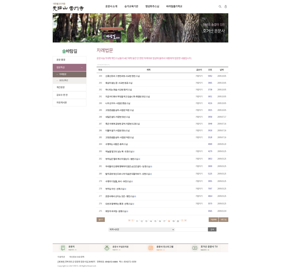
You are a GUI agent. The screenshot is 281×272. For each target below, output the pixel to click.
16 (160, 221)
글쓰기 (100, 220)
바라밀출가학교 (174, 6)
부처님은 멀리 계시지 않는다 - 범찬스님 (121, 159)
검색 (220, 6)
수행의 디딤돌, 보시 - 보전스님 (118, 181)
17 (164, 221)
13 (146, 221)
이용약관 (61, 257)
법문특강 (60, 67)
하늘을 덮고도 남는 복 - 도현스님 (118, 151)
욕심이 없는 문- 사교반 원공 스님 (118, 83)
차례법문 (62, 74)
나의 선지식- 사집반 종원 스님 (117, 103)
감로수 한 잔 (62, 95)
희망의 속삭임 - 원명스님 (115, 211)
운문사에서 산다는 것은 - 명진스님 (119, 196)
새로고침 (223, 220)
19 (173, 221)
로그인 (225, 6)
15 (155, 221)
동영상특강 (63, 80)
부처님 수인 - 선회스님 (114, 189)
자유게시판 (61, 102)
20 (178, 221)
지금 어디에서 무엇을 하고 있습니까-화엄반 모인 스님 (127, 97)
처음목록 (213, 220)
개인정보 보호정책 (76, 257)
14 (151, 221)
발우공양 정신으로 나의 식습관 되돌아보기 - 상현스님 (127, 174)
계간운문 (60, 87)
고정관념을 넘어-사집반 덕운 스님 (119, 110)
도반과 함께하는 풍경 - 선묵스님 (118, 204)
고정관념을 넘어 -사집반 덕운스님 (119, 137)
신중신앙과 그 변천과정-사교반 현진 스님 (122, 76)
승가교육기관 (131, 6)
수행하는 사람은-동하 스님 (116, 144)
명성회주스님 (152, 6)
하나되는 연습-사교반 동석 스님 (118, 90)
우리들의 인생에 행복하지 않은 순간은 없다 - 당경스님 (127, 166)
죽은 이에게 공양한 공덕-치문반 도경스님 (122, 124)
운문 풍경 (60, 60)
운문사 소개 (111, 6)
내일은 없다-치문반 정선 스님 (117, 117)
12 (141, 221)
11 (137, 221)
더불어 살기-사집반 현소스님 (117, 130)
